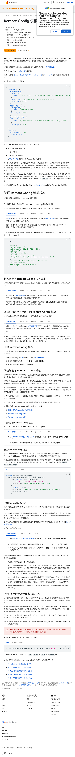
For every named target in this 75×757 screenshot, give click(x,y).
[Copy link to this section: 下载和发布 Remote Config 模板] (43, 371)
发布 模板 (17, 417)
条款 (3, 748)
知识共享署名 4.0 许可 (32, 683)
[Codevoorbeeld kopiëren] (69, 85)
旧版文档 (53, 715)
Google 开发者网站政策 (23, 685)
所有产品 (5, 740)
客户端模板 (11, 50)
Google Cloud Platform (9, 736)
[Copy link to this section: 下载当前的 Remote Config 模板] (35, 423)
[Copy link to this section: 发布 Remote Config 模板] (29, 503)
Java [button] (41, 213)
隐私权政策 (10, 748)
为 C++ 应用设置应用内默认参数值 (20, 678)
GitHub (4, 711)
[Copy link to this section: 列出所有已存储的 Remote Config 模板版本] (55, 204)
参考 (3, 702)
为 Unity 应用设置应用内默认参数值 (20, 675)
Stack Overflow (55, 702)
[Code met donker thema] (66, 85)
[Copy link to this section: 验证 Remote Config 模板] (29, 450)
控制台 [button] (11, 213)
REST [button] (48, 213)
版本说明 (53, 708)
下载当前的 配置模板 (20, 410)
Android (4, 727)
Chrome (4, 730)
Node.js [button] (34, 213)
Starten (66, 31)
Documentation (9, 8)
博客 (28, 699)
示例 (3, 705)
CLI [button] (24, 213)
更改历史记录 (14, 159)
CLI (48, 75)
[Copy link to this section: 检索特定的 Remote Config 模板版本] (48, 279)
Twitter (29, 705)
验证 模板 (17, 414)
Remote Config (27, 8)
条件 (24, 71)
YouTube (29, 708)
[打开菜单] (3, 2)
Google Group (55, 705)
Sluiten (55, 31)
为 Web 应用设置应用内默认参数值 (20, 671)
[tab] (11, 213)
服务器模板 (23, 50)
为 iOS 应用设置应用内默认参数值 (19, 668)
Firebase (6, 16)
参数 (20, 71)
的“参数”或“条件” (23, 437)
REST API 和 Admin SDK (28, 75)
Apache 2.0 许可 (63, 683)
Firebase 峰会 (31, 702)
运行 (36, 16)
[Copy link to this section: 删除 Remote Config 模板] (35, 347)
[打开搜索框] (45, 2)
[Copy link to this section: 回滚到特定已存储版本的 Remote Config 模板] (58, 312)
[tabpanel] (37, 222)
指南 (3, 699)
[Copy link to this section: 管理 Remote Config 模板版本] (47, 193)
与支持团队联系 (55, 699)
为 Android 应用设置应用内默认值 (20, 664)
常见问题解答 (55, 711)
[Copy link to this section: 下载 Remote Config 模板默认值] (43, 594)
